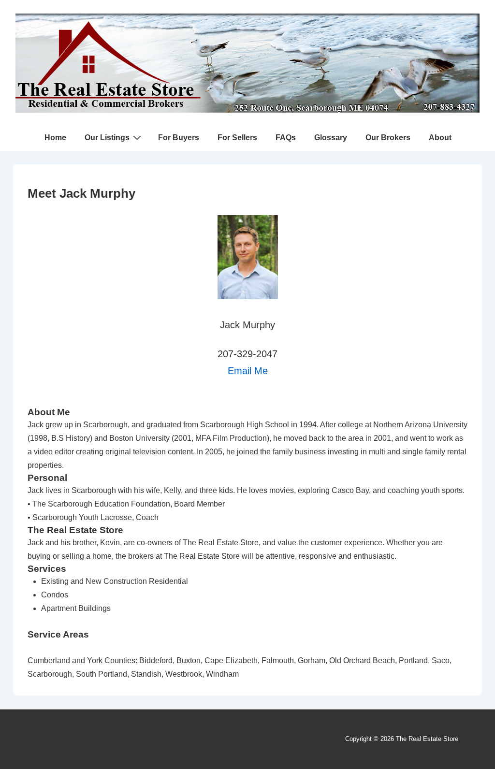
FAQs (286, 137)
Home (55, 137)
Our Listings (107, 137)
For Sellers (237, 137)
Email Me (248, 370)
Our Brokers (387, 137)
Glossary (330, 137)
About (440, 137)
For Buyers (178, 137)
